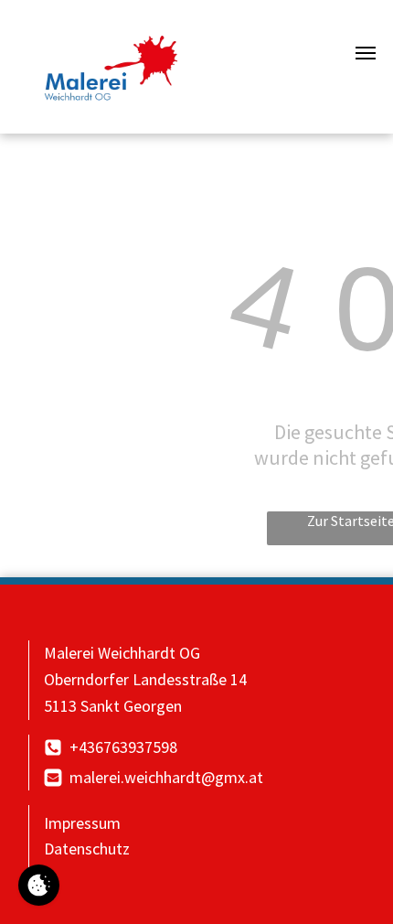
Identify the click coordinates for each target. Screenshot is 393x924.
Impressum (82, 822)
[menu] (365, 53)
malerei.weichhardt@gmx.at (166, 777)
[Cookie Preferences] (38, 885)
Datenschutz (87, 848)
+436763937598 (123, 746)
